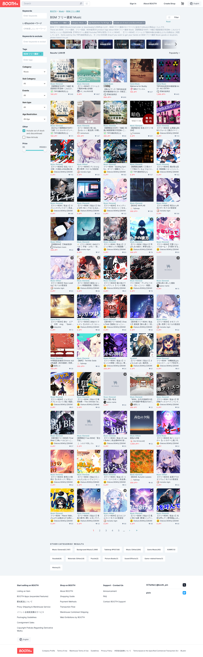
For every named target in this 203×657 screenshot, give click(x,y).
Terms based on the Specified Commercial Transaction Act (155, 651)
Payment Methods (68, 601)
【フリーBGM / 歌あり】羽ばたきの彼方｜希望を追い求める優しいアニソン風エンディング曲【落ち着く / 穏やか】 (141, 245)
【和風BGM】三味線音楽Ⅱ (61, 244)
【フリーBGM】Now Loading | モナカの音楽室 (62, 284)
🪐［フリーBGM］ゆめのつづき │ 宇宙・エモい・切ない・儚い (88, 245)
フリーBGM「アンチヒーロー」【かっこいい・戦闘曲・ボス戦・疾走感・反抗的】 (141, 284)
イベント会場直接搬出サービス (30, 612)
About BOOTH (150, 4)
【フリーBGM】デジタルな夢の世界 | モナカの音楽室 (88, 168)
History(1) (56, 567)
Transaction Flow (67, 607)
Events (26, 91)
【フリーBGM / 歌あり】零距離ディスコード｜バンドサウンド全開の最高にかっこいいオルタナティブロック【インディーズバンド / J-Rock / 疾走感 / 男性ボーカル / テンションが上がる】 (168, 400)
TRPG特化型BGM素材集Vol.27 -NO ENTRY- (168, 87)
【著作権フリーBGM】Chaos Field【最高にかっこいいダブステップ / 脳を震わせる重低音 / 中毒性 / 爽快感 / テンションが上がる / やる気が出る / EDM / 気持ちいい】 (115, 323)
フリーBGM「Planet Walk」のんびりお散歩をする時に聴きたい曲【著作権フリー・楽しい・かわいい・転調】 (62, 516)
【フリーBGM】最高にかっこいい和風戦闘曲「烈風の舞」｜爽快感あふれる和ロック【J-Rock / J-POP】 (88, 284)
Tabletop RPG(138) (112, 550)
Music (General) (57, 84)
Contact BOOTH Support (114, 601)
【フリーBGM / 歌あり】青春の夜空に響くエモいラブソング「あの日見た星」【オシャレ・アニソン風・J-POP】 (88, 516)
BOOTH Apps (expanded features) (32, 596)
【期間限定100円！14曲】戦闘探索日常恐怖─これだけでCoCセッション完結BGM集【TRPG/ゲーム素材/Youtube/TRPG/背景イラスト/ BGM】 (62, 87)
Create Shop (169, 4)
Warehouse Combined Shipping (74, 612)
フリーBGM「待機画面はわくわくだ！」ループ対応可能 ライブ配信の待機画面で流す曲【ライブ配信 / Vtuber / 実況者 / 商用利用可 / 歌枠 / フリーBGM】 (168, 361)
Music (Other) (82, 164)
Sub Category (29, 79)
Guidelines (95, 651)
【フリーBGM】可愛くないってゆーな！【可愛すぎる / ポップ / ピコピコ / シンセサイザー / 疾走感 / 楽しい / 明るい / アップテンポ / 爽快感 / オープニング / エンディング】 (168, 245)
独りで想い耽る (110, 399)
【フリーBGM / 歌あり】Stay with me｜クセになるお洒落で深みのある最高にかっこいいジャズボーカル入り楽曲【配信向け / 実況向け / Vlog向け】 (88, 206)
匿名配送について (24, 601)
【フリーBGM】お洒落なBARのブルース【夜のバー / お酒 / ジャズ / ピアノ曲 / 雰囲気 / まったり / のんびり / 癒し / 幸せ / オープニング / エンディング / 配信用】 (168, 129)
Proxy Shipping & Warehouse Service (33, 607)
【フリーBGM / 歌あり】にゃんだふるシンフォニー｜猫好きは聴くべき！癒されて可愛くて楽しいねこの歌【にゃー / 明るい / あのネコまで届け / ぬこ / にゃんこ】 (88, 478)
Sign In (133, 4)
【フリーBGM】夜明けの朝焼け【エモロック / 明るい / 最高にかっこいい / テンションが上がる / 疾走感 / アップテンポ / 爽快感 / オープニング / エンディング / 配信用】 (62, 478)
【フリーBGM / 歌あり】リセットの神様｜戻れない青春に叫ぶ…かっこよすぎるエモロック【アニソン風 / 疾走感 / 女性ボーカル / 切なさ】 (115, 361)
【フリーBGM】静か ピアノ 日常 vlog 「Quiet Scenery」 (62, 323)
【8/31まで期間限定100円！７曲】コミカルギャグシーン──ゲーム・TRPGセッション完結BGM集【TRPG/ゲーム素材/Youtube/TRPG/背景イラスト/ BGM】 (62, 129)
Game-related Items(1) (154, 558)
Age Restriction (30, 114)
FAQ (105, 596)
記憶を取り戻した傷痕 (166, 283)
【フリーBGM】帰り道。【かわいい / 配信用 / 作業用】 (88, 129)
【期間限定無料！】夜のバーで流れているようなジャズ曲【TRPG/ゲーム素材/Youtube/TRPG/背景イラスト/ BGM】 (141, 168)
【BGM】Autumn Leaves (140, 477)
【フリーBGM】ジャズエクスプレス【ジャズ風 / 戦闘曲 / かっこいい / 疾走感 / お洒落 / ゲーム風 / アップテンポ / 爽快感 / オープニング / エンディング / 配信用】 (62, 400)
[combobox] (53, 3)
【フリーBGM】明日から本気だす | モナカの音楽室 (168, 206)
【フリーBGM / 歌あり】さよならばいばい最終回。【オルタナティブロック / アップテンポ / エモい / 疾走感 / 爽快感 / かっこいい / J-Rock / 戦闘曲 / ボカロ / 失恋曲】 (141, 361)
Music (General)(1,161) (61, 550)
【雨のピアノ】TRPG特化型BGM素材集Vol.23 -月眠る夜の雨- (115, 90)
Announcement (110, 591)
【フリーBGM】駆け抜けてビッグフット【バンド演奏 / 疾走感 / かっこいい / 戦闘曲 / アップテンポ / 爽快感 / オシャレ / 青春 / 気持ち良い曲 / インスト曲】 (115, 284)
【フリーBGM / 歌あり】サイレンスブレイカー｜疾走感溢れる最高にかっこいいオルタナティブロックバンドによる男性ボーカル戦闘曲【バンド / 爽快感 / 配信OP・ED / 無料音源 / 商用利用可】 (62, 206)
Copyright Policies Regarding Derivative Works (35, 629)
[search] (81, 4)
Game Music (108, 84)
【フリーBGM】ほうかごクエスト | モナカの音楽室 (115, 516)
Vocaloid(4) (57, 558)
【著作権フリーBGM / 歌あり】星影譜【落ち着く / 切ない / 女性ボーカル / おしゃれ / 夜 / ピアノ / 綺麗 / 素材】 (141, 323)
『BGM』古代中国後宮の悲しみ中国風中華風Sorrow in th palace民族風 (141, 400)
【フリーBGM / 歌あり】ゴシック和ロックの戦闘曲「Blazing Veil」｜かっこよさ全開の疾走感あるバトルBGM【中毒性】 (115, 245)
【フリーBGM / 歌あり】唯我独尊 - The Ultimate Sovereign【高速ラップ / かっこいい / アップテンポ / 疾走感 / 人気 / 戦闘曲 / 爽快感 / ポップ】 (89, 400)
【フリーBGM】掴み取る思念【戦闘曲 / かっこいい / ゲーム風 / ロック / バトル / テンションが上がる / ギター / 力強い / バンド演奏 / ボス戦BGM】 (168, 168)
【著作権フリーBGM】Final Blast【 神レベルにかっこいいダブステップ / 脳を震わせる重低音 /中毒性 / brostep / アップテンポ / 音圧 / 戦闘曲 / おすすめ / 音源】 (62, 439)
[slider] (24, 150)
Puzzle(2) (94, 558)
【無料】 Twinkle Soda (86, 360)
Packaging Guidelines (26, 617)
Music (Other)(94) (133, 550)
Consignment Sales (25, 622)
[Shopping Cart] (182, 3)
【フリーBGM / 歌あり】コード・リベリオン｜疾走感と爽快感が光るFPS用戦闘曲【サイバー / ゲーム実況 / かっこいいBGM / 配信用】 (115, 478)
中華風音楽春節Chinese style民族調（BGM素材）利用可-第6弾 (62, 361)
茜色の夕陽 (134, 438)
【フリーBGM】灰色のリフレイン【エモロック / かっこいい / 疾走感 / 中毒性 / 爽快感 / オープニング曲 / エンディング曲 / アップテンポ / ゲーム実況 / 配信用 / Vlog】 (88, 323)
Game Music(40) (154, 550)
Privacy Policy (106, 651)
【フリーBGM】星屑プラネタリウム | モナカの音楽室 (168, 478)
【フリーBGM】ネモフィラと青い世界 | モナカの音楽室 (168, 323)
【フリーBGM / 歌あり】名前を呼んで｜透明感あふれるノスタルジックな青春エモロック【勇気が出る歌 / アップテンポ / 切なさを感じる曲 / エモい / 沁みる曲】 (168, 516)
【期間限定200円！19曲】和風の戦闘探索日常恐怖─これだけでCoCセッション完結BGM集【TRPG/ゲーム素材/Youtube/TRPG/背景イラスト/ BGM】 (115, 129)
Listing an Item (23, 591)
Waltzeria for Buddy (138, 86)
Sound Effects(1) (131, 558)
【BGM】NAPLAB (137, 205)
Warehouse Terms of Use (79, 651)
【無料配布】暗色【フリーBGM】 (141, 129)
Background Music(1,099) (87, 550)
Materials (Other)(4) (76, 558)
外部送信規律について (122, 651)
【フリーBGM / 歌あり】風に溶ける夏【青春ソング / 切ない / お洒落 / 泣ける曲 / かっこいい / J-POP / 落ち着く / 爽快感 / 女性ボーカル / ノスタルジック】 (141, 516)
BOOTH (53, 11)
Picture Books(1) (111, 558)
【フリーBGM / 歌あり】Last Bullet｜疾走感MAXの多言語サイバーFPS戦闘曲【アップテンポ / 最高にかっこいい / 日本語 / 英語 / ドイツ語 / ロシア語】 (115, 439)
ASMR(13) (171, 550)
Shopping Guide (67, 596)
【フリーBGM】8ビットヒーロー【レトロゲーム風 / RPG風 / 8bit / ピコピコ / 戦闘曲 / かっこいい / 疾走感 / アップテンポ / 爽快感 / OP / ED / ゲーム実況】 (168, 439)
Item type (27, 102)
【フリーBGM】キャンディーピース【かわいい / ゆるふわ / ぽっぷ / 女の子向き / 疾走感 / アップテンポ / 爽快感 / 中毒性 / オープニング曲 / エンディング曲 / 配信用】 (115, 206)
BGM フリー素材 (73, 11)
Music (61, 11)
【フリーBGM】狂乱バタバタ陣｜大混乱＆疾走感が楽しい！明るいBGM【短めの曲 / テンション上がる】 (62, 168)
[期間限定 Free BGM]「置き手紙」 (88, 439)
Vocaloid (133, 358)
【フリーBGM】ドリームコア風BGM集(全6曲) (88, 87)
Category (27, 67)
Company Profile (48, 651)
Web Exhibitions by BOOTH (72, 617)
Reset (168, 22)
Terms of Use (62, 651)
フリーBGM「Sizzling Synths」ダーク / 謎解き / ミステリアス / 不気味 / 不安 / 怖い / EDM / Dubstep (115, 168)
